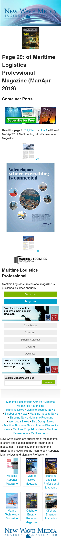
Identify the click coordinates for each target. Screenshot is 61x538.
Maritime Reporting (41, 417)
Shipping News (18, 417)
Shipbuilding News (16, 413)
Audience (30, 353)
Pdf (26, 130)
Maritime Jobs (39, 433)
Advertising (30, 332)
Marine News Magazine (31, 479)
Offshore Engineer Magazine (51, 514)
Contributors (30, 325)
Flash (32, 130)
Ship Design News (43, 421)
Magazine (30, 301)
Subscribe (30, 294)
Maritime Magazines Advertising (36, 404)
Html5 (43, 130)
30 (37, 251)
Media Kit (30, 346)
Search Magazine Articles (19, 377)
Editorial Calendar (30, 339)
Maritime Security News (40, 410)
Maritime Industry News (44, 413)
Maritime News (15, 410)
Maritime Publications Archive (24, 402)
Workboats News (19, 421)
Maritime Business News (19, 425)
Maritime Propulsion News (29, 429)
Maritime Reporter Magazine (12, 479)
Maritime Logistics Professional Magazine (51, 481)
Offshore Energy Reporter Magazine (31, 516)
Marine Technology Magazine (12, 514)
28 (37, 158)
